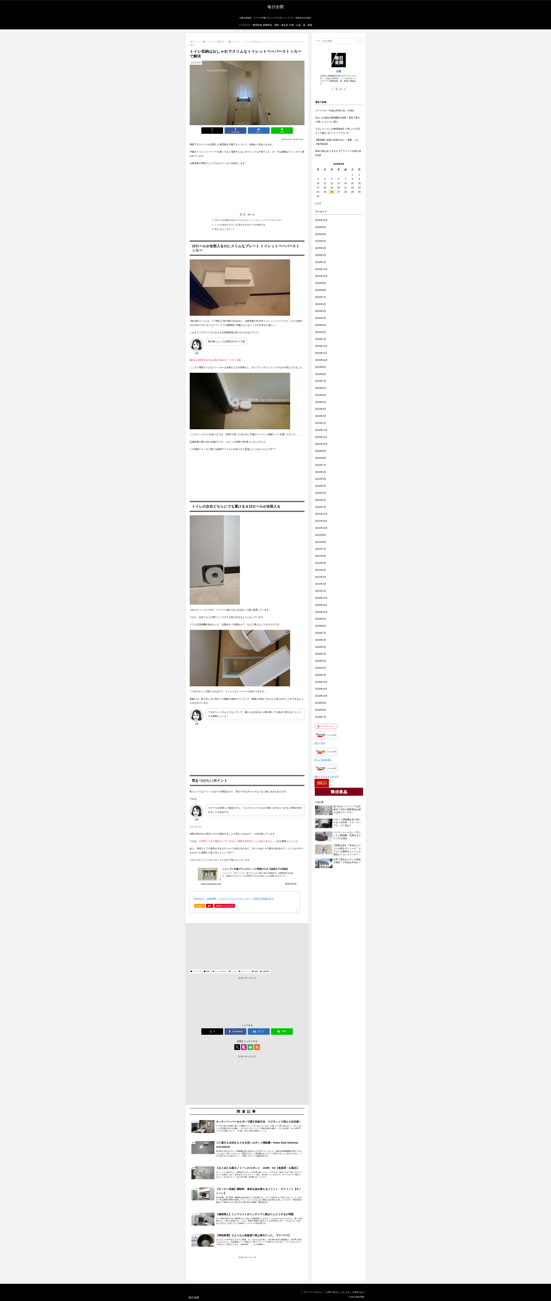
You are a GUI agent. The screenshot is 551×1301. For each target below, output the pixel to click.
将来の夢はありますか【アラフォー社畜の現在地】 (338, 153)
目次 (243, 214)
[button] (359, 41)
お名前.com (357, 1292)
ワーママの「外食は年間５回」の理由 (334, 110)
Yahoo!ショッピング (224, 906)
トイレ (233, 971)
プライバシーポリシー (313, 1292)
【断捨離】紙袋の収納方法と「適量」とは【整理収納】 (337, 142)
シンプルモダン (221, 971)
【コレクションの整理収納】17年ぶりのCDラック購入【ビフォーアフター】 (337, 131)
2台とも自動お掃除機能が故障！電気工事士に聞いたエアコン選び (337, 119)
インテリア (197, 971)
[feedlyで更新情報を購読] (250, 1047)
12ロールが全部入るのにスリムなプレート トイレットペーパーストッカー (248, 220)
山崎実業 (265, 971)
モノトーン (245, 971)
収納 (208, 971)
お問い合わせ (332, 1292)
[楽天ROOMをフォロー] (244, 1047)
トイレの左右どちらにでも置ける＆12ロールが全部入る (240, 225)
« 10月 (318, 203)
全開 (338, 71)
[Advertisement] (247, 189)
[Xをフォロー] (237, 1047)
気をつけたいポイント (225, 229)
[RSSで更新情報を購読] (257, 1047)
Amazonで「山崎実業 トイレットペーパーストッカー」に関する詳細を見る (233, 898)
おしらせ (345, 1292)
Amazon (199, 906)
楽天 (210, 906)
